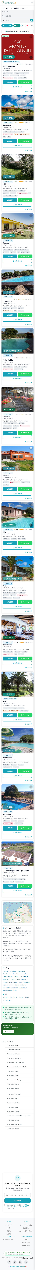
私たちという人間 (28, 1258)
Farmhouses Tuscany (13, 1111)
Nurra (17, 985)
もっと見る (28, 91)
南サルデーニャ (7, 1000)
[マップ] (31, 57)
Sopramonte (23, 987)
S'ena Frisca (7, 645)
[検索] (31, 20)
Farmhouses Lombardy (14, 1080)
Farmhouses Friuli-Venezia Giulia (16, 1067)
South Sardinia (7, 990)
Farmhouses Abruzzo (13, 1045)
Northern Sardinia (8, 985)
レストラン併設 (22, 958)
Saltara (5, 586)
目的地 (9, 1231)
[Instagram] (20, 1262)
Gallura (16, 976)
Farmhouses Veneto (13, 1129)
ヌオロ (21, 997)
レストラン (9, 1225)
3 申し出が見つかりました (11, 710)
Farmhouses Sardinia (13, 1103)
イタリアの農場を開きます (26, 1231)
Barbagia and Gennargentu (17, 971)
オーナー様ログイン (8, 1239)
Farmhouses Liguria (13, 1075)
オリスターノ (13, 997)
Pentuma (6, 475)
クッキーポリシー (25, 1206)
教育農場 (8, 1234)
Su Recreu (6, 416)
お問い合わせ (18, 86)
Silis (4, 532)
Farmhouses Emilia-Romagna (16, 1062)
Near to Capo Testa (24, 982)
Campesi (6, 243)
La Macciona (7, 301)
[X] (15, 1262)
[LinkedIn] (26, 1262)
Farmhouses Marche (13, 1084)
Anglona (5, 971)
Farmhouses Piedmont (14, 1094)
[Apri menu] (32, 3)
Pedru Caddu (8, 360)
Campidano (16, 974)
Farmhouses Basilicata (14, 1049)
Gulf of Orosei (24, 976)
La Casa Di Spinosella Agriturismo (16, 871)
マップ (18, 920)
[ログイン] (32, 25)
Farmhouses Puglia (12, 1098)
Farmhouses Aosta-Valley (14, 1124)
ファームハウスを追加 (26, 1225)
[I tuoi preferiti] (27, 25)
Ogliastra (23, 985)
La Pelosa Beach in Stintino (18, 979)
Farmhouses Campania (14, 1058)
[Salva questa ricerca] (23, 25)
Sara (4, 701)
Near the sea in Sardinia (10, 982)
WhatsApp (26, 82)
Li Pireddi (6, 184)
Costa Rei (24, 974)
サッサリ (5, 997)
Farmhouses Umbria (13, 1120)
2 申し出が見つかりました (22, 134)
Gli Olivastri (7, 758)
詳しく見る (8, 1031)
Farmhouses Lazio (12, 1071)
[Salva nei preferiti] (31, 36)
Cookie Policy (26, 1245)
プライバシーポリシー (13, 1206)
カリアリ (27, 997)
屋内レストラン (8, 78)
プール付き (12, 958)
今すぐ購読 (17, 1200)
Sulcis (15, 990)
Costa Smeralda (7, 976)
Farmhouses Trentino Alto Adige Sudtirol (19, 1116)
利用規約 (26, 1205)
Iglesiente (6, 979)
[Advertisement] (17, 1150)
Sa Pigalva (7, 814)
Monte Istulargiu (9, 66)
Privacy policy (26, 1242)
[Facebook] (9, 1262)
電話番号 (10, 82)
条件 (26, 1239)
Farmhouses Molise (13, 1088)
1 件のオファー (8, 310)
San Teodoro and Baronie (10, 987)
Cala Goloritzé (7, 974)
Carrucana (7, 125)
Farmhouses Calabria (13, 1054)
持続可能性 (26, 1228)
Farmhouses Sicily (12, 1107)
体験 (9, 1228)
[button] (16, 20)
